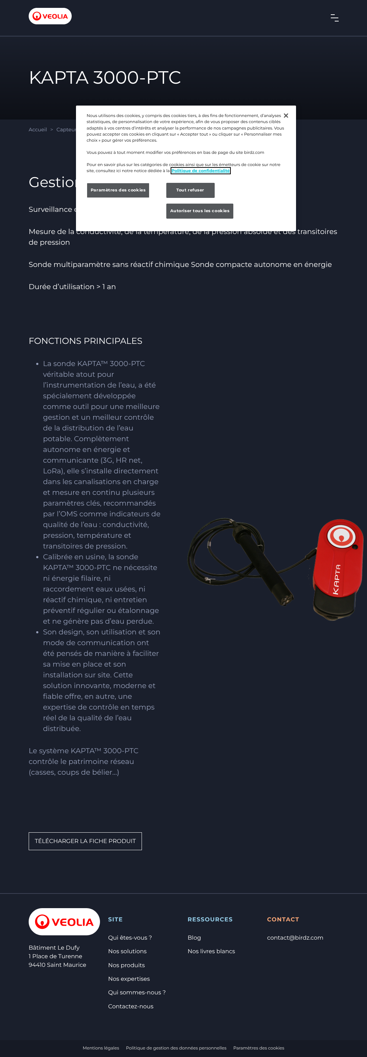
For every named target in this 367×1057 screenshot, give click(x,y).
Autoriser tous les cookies (200, 210)
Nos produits (126, 965)
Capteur (67, 129)
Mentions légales (101, 1048)
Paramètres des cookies (258, 1048)
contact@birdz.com (295, 938)
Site (115, 919)
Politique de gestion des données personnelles (176, 1048)
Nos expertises (129, 979)
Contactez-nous (130, 1006)
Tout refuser (190, 190)
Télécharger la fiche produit (85, 841)
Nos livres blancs (211, 951)
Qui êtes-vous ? (130, 938)
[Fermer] (286, 115)
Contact (283, 919)
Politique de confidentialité (201, 170)
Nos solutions (127, 951)
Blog (194, 938)
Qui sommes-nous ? (137, 992)
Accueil (38, 129)
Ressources (210, 919)
